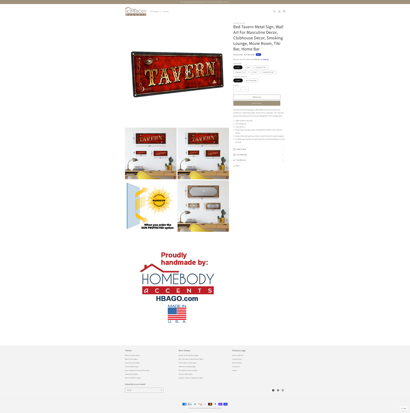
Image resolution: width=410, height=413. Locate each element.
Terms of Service (237, 355)
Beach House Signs (131, 359)
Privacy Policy (237, 359)
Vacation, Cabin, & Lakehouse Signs (191, 378)
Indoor (238, 81)
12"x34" (254, 72)
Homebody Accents (216, 408)
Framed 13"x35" (268, 72)
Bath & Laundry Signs (132, 355)
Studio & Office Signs (186, 374)
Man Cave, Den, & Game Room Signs (191, 359)
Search (234, 370)
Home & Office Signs (132, 367)
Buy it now (257, 103)
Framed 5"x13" (261, 67)
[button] (155, 11)
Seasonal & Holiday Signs (187, 367)
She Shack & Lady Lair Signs (188, 370)
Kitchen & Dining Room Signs (188, 355)
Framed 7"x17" (241, 72)
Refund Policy (237, 363)
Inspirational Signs (131, 374)
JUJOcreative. (198, 408)
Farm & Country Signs (132, 363)
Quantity (236, 85)
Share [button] (238, 166)
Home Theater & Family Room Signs (137, 370)
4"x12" (238, 67)
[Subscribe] (161, 390)
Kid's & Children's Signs (133, 378)
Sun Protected (251, 81)
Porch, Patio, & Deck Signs (187, 363)
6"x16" (248, 67)
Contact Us (236, 367)
